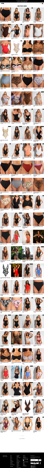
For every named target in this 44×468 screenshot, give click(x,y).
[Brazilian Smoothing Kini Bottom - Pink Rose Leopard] (27, 184)
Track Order (18, 465)
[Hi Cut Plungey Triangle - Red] (16, 270)
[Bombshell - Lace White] (38, 30)
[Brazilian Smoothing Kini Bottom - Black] (5, 184)
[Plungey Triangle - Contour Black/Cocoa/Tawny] (5, 406)
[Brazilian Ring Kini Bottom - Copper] (27, 167)
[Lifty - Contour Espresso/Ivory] (27, 321)
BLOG (23, 463)
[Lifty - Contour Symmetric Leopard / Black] (16, 337)
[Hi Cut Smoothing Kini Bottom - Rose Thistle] (16, 304)
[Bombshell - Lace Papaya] (27, 30)
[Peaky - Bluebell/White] (27, 372)
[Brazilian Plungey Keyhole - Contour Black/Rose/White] (38, 132)
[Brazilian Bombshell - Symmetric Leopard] (27, 98)
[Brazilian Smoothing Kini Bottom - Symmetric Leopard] (38, 184)
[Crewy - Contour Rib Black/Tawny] (16, 202)
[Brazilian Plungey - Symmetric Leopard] (27, 132)
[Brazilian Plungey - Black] (16, 132)
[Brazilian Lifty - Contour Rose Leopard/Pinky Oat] (38, 115)
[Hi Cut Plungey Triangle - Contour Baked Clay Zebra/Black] (5, 253)
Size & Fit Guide (18, 457)
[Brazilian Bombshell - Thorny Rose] (38, 98)
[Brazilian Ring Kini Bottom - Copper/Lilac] (38, 167)
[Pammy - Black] (38, 355)
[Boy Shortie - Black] (38, 63)
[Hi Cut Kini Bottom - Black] (5, 236)
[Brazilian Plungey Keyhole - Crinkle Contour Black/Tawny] (16, 150)
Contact (24, 455)
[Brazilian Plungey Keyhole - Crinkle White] (38, 150)
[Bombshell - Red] (5, 47)
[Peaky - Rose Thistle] (38, 372)
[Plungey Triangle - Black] (27, 389)
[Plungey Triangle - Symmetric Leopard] (16, 423)
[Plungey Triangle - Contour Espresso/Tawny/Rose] (27, 406)
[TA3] (2, 3)
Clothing (11, 460)
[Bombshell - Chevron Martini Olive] (38, 14)
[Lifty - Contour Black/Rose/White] (38, 304)
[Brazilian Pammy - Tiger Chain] (5, 132)
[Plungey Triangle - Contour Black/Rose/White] (16, 406)
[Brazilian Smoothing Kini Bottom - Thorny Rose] (5, 202)
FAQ (17, 458)
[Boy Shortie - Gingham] (5, 81)
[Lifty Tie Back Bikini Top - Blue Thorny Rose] (27, 355)
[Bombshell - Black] (16, 14)
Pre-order (11, 463)
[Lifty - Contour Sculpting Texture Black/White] (5, 337)
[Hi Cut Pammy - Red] (16, 236)
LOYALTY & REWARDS (25, 461)
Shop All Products (12, 464)
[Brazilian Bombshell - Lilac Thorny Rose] (16, 98)
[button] (23, 459)
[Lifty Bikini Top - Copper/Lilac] (38, 337)
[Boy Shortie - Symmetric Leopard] (16, 81)
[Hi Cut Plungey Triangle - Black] (38, 236)
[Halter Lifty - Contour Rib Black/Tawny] (16, 219)
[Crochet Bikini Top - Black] (27, 202)
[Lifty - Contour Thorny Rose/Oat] (27, 337)
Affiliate (18, 466)
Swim (11, 456)
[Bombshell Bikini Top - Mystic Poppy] (5, 63)
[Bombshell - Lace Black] (16, 30)
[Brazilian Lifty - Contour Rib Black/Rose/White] (27, 115)
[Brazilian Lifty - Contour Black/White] (16, 115)
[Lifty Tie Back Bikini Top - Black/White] (16, 355)
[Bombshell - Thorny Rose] (16, 47)
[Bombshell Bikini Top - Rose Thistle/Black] (16, 63)
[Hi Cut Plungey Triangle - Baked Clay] (27, 236)
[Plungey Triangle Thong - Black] (27, 423)
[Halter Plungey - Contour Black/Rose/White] (27, 219)
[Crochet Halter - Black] (38, 202)
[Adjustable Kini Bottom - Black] (5, 14)
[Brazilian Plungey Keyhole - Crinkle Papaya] (27, 150)
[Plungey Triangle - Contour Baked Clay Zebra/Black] (38, 389)
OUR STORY (11, 466)
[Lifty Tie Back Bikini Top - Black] (5, 355)
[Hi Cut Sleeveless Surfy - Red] (27, 286)
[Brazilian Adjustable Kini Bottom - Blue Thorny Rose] (38, 81)
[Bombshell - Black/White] (27, 14)
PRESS (24, 462)
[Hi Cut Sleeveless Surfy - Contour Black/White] (16, 286)
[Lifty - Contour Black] (27, 304)
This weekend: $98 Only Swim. (22, 1)
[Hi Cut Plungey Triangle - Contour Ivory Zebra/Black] (16, 253)
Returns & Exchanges (18, 462)
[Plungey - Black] (5, 389)
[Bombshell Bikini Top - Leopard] (38, 47)
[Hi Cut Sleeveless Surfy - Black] (27, 270)
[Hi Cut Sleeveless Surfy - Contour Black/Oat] (5, 286)
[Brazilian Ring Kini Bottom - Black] (5, 167)
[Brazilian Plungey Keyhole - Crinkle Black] (5, 150)
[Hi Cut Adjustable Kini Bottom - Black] (38, 219)
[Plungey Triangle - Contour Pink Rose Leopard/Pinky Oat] (38, 406)
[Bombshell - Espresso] (5, 30)
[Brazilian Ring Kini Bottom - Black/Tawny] (16, 167)
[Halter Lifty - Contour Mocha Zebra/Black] (5, 219)
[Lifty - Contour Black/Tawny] (5, 321)
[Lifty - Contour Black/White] (16, 321)
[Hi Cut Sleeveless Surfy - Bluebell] (38, 270)
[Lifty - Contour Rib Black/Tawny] (38, 321)
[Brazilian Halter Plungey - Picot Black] (5, 115)
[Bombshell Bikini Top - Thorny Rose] (27, 63)
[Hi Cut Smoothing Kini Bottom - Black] (38, 286)
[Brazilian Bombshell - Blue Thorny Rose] (5, 98)
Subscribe (40, 460)
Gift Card (11, 462)
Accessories (11, 461)
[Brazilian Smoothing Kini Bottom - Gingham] (16, 184)
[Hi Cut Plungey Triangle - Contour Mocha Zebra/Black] (27, 253)
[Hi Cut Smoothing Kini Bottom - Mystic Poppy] (5, 304)
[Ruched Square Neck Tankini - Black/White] (38, 423)
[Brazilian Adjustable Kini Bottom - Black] (27, 81)
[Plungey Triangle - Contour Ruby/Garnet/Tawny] (5, 423)
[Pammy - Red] (5, 372)
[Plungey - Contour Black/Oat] (16, 389)
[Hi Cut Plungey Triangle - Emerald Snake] (38, 253)
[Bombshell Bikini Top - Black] (27, 47)
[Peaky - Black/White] (16, 372)
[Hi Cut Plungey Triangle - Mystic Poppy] (5, 270)
